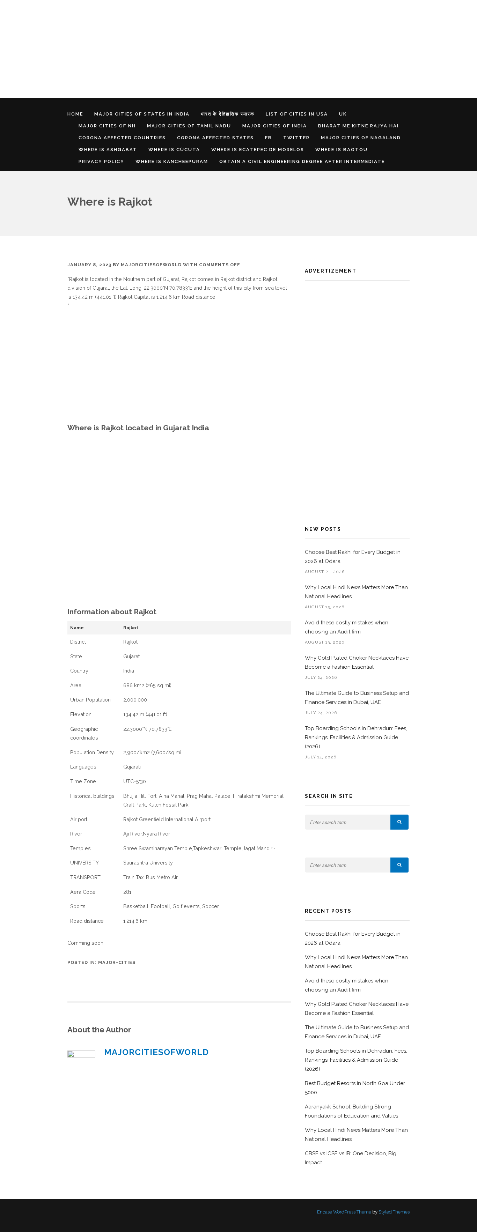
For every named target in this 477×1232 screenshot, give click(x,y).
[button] (399, 822)
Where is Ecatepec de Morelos (257, 149)
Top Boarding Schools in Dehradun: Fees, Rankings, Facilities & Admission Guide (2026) (356, 737)
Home (75, 114)
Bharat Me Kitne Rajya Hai (358, 125)
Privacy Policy (101, 161)
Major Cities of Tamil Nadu (189, 125)
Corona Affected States (215, 137)
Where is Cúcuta (174, 149)
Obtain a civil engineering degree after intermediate (302, 161)
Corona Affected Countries (122, 137)
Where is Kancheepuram (171, 161)
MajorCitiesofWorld (151, 264)
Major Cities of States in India (142, 114)
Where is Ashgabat (108, 149)
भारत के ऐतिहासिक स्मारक (228, 114)
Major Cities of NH (107, 125)
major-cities (116, 962)
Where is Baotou (341, 149)
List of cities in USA (297, 114)
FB (268, 137)
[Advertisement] (209, 49)
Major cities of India (274, 125)
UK (343, 114)
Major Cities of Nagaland (361, 137)
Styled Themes (394, 1212)
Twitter (296, 137)
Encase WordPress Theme (344, 1212)
